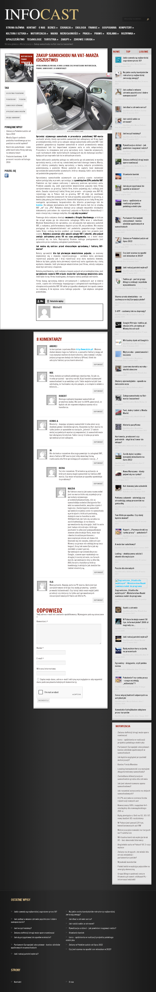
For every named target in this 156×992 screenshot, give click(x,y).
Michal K (54, 65)
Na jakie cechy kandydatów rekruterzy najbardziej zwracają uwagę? (135, 75)
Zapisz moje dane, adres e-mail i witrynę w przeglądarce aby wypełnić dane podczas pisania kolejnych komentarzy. (69, 680)
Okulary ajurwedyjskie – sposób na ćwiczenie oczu (130, 383)
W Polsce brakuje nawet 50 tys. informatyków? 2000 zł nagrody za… (135, 622)
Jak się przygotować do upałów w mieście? (133, 187)
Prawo (99, 33)
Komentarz (42, 621)
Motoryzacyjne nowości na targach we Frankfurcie (134, 831)
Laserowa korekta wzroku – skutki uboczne (135, 368)
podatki (22, 99)
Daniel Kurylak (132, 81)
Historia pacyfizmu (131, 424)
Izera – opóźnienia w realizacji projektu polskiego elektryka (132, 203)
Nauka (54, 33)
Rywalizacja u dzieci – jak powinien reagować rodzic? (135, 147)
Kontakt (31, 27)
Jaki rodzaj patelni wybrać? (135, 267)
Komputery (126, 27)
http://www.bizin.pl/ (84, 349)
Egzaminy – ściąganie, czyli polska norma (131, 665)
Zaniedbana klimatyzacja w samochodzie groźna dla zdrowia (133, 778)
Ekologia (80, 27)
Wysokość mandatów (127, 862)
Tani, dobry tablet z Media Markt (135, 412)
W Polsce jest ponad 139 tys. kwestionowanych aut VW (131, 824)
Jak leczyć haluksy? (132, 133)
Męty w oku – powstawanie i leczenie (135, 353)
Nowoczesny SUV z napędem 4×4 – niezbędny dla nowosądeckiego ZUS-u (133, 808)
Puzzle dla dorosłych (124, 568)
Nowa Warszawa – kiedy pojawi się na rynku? (133, 473)
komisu (39, 205)
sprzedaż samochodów (15, 111)
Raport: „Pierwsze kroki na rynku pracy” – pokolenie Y (135, 531)
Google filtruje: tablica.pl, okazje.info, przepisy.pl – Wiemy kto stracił (135, 325)
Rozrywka (128, 33)
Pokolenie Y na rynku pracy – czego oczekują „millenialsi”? (135, 680)
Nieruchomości (70, 33)
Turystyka (51, 39)
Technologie (34, 39)
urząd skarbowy (13, 117)
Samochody (26, 62)
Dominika (130, 547)
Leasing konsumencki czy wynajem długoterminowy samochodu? (133, 770)
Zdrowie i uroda (84, 39)
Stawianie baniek (131, 174)
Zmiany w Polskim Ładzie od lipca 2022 (135, 240)
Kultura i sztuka (17, 33)
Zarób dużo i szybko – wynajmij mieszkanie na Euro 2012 (133, 457)
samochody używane (14, 105)
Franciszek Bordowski (134, 628)
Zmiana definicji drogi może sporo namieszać (136, 161)
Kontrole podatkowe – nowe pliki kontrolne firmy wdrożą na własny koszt (19, 150)
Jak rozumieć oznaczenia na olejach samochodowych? (134, 792)
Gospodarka (109, 27)
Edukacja (66, 27)
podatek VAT (11, 99)
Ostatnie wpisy (56, 301)
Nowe (116, 52)
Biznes (53, 27)
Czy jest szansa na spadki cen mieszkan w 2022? (134, 254)
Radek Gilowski (132, 99)
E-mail (40, 658)
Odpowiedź (98, 364)
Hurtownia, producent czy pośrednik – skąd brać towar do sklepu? (129, 439)
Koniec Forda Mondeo (127, 764)
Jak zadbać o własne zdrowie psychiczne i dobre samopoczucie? (135, 92)
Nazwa (40, 648)
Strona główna (15, 27)
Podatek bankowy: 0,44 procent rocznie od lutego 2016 (18, 159)
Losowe (143, 52)
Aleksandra (131, 303)
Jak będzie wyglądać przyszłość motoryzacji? (132, 759)
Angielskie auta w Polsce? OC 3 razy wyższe (134, 846)
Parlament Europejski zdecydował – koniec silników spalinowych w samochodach (129, 222)
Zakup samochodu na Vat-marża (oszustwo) (135, 397)
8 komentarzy (60, 68)
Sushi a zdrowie (130, 607)
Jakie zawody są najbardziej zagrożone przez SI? (135, 59)
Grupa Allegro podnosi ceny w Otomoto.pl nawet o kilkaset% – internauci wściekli (132, 876)
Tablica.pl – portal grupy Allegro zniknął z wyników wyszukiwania (135, 282)
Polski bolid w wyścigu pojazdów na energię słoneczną (134, 868)
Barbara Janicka (140, 110)
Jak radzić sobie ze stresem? (131, 120)
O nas (42, 27)
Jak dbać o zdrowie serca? (134, 107)
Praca (87, 33)
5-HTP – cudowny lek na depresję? (130, 311)
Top (128, 52)
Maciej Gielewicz (140, 64)
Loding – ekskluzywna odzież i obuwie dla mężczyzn (129, 555)
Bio (41, 301)
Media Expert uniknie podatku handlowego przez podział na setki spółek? (18, 140)
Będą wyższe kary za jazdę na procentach (135, 650)
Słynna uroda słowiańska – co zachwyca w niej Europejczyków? (130, 298)
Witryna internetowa (46, 668)
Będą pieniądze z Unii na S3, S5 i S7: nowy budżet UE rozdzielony (134, 817)
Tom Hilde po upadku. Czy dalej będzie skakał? (129, 517)
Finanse (94, 27)
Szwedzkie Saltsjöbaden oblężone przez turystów (130, 711)
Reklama (113, 33)
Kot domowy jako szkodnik (135, 486)
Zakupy (66, 39)
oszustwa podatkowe (15, 93)
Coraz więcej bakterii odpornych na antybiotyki (131, 697)
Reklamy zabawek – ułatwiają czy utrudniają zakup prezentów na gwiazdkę (130, 500)
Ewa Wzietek (139, 373)
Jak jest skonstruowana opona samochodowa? (131, 785)
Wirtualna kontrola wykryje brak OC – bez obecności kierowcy (133, 839)
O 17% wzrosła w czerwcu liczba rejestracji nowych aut (132, 799)
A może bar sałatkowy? (125, 544)
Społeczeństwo (15, 39)
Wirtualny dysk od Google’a (135, 340)
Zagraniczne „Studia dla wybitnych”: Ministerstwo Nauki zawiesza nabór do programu (130, 593)
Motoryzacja (39, 33)
